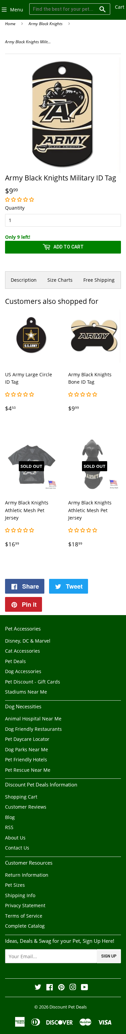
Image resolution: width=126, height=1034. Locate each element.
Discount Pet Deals (68, 1007)
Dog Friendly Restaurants (33, 729)
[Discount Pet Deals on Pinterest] (61, 988)
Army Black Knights (45, 23)
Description (24, 280)
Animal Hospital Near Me (33, 718)
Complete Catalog (25, 926)
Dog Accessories (23, 671)
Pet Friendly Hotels (26, 759)
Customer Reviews (25, 807)
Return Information (26, 875)
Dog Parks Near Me (26, 749)
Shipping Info (20, 895)
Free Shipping (99, 280)
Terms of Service (23, 916)
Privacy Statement (25, 905)
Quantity (15, 208)
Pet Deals (15, 661)
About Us (15, 837)
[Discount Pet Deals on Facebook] (49, 988)
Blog (10, 817)
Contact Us (17, 848)
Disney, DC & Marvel (27, 641)
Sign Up (109, 956)
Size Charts (60, 280)
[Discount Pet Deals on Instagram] (73, 988)
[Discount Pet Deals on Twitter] (38, 988)
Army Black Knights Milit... (28, 42)
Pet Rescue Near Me (27, 770)
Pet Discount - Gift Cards (32, 681)
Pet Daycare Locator (27, 739)
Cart (119, 7)
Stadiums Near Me (26, 692)
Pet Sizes (15, 885)
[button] (20, 199)
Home (10, 23)
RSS (9, 827)
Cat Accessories (22, 651)
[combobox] (69, 9)
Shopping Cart (21, 797)
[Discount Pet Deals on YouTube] (84, 988)
